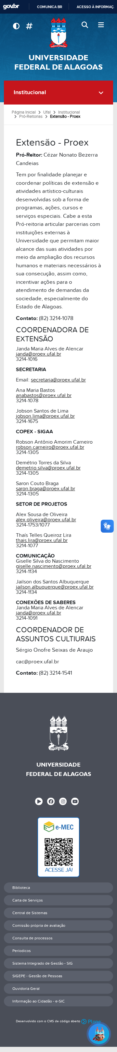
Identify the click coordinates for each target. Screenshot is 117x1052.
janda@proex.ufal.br (38, 354)
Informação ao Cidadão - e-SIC (38, 1001)
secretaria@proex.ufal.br (58, 380)
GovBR (11, 7)
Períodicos (21, 950)
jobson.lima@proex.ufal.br (45, 416)
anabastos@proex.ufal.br (44, 395)
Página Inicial (24, 112)
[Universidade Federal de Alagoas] (58, 32)
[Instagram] (63, 801)
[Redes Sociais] (29, 26)
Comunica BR (49, 7)
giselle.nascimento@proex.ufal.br (53, 566)
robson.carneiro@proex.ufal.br (50, 447)
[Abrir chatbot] (98, 1034)
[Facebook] (51, 801)
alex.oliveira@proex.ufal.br (46, 519)
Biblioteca (21, 887)
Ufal (47, 112)
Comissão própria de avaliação (38, 925)
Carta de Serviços (27, 900)
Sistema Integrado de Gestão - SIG (42, 963)
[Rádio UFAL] (39, 801)
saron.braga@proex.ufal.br (45, 488)
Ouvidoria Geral (26, 988)
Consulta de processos (32, 938)
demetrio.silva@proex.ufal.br (48, 468)
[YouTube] (75, 801)
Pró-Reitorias (31, 116)
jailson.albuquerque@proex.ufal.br (55, 587)
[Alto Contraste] (16, 26)
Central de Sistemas (29, 913)
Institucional (30, 92)
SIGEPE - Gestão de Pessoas (37, 976)
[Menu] (101, 25)
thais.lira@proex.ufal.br (42, 540)
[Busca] (85, 25)
